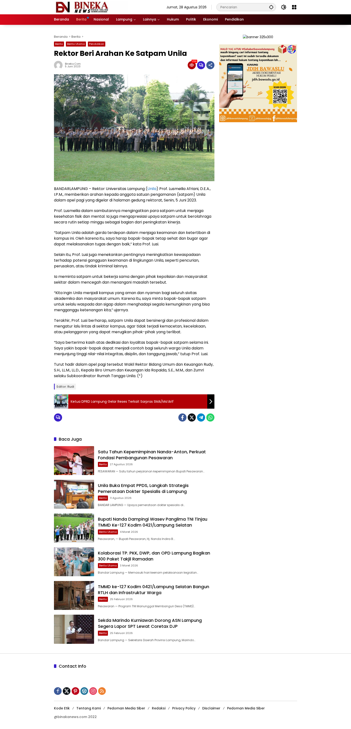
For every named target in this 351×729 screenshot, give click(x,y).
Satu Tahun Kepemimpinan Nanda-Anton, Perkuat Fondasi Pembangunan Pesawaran (152, 455)
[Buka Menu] (294, 7)
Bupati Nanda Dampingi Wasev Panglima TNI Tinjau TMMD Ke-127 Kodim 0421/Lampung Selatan (152, 522)
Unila (151, 188)
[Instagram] (93, 691)
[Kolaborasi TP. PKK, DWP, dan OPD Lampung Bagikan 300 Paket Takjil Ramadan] (74, 561)
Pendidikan (96, 44)
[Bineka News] (91, 7)
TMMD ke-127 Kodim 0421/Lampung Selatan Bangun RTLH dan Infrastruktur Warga (153, 590)
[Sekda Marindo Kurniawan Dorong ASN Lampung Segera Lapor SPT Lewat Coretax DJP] (74, 629)
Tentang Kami (88, 708)
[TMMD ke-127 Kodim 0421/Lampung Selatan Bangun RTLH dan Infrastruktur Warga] (74, 595)
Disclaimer (211, 708)
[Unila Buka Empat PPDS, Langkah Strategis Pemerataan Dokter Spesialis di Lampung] (74, 494)
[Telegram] (201, 417)
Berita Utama (76, 44)
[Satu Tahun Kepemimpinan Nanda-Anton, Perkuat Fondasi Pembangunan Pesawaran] (74, 460)
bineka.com (73, 64)
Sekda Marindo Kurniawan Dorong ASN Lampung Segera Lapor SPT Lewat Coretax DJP (150, 623)
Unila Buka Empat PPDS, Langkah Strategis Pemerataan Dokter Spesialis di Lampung (143, 488)
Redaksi (158, 708)
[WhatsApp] (210, 417)
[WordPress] (84, 691)
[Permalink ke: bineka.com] (59, 65)
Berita (59, 44)
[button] (271, 7)
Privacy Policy (184, 708)
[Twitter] (192, 417)
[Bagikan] (210, 65)
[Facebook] (182, 417)
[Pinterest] (75, 691)
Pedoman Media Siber (126, 708)
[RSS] (102, 691)
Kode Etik (62, 708)
